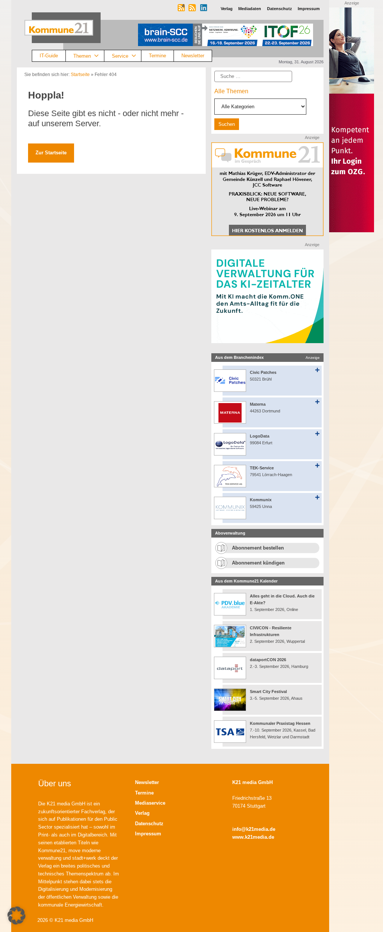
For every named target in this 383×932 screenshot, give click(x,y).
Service (120, 55)
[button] (16, 915)
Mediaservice (150, 803)
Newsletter (192, 55)
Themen (82, 55)
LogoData (259, 436)
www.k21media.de (253, 837)
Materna (258, 404)
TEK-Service (262, 468)
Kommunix (261, 499)
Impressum (148, 833)
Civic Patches (263, 372)
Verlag (142, 813)
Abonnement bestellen (258, 548)
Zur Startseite (51, 152)
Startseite (80, 74)
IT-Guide (49, 55)
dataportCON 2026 (268, 659)
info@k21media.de (253, 829)
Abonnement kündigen (258, 563)
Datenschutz (149, 823)
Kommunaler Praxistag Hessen (280, 723)
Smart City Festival (269, 691)
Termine (157, 55)
